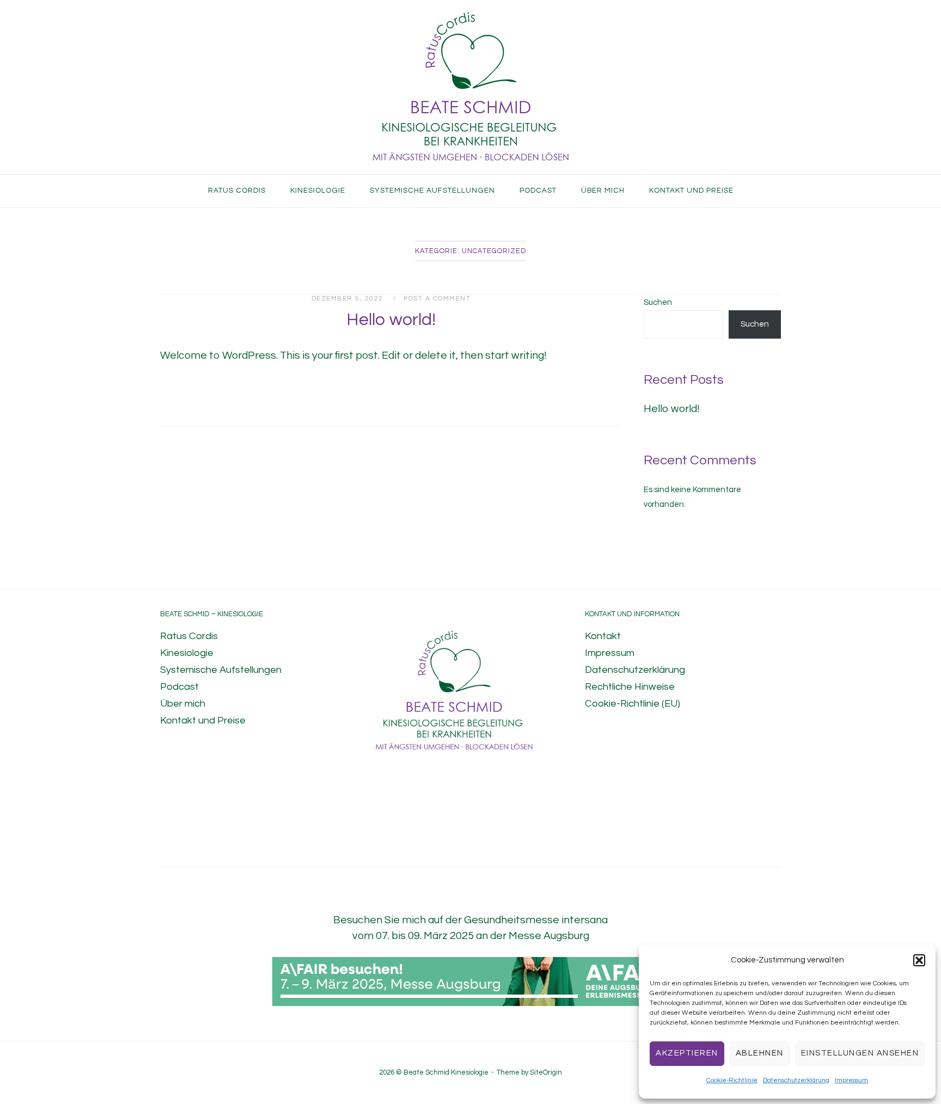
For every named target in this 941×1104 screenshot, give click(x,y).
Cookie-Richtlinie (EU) (632, 703)
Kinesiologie (317, 190)
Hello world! (391, 320)
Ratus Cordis (237, 190)
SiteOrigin (546, 1072)
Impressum (851, 1080)
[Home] (471, 164)
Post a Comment (437, 298)
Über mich (603, 190)
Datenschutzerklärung (796, 1080)
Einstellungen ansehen (860, 1053)
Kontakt (603, 636)
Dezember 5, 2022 (348, 298)
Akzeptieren (687, 1053)
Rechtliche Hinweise (630, 687)
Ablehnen (760, 1053)
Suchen (658, 302)
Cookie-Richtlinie (731, 1080)
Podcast (538, 190)
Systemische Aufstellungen (432, 190)
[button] (919, 960)
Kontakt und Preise (691, 190)
